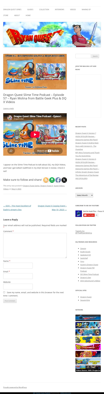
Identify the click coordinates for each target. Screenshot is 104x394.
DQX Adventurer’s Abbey (90, 281)
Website (7, 282)
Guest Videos (59, 185)
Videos (73, 9)
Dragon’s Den (85, 277)
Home (28, 15)
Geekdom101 (85, 255)
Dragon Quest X (46, 185)
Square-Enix (85, 300)
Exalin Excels (85, 251)
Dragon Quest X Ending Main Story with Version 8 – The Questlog (87, 146)
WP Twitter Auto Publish (41, 393)
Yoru (82, 261)
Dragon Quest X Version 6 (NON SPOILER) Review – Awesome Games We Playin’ (86, 162)
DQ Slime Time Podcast (89, 274)
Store (5, 15)
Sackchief (84, 258)
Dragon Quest (86, 297)
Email (6, 271)
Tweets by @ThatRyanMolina (83, 232)
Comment (8, 231)
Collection (44, 9)
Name (6, 261)
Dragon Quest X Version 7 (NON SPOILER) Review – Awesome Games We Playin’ (86, 136)
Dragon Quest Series (12, 9)
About (17, 15)
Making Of (86, 9)
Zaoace (83, 248)
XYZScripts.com (65, 393)
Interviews (59, 9)
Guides (30, 9)
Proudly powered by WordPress (15, 387)
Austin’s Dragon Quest (89, 264)
